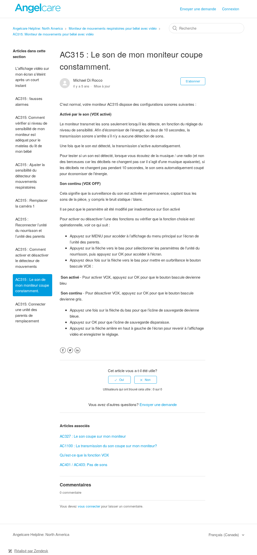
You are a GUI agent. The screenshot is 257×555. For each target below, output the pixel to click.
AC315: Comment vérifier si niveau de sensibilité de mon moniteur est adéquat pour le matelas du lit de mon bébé (31, 134)
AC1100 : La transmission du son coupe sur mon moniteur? (108, 445)
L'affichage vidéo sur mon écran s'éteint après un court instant (32, 77)
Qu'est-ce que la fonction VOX (84, 455)
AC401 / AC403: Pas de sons (83, 464)
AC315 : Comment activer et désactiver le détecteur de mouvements (31, 257)
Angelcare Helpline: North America (38, 28)
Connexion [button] (230, 8)
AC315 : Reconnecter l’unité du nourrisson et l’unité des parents (31, 227)
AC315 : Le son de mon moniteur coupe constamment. (32, 285)
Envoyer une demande (198, 8)
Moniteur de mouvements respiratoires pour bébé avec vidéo (113, 28)
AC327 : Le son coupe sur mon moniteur (93, 436)
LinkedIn (77, 350)
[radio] (119, 379)
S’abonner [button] (193, 81)
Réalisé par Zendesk (31, 551)
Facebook (63, 350)
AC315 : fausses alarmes (28, 101)
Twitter (70, 350)
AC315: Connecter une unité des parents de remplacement (30, 312)
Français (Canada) (224, 534)
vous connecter (89, 506)
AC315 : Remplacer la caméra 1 (31, 203)
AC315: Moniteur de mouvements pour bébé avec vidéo (53, 34)
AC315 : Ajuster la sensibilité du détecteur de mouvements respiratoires (30, 176)
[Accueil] (38, 11)
